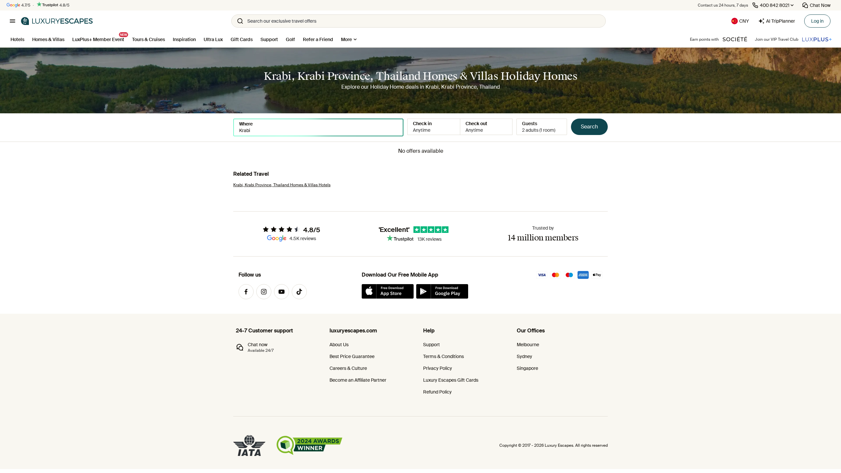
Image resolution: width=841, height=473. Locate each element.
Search (589, 126)
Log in (817, 21)
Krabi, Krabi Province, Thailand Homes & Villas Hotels (281, 185)
